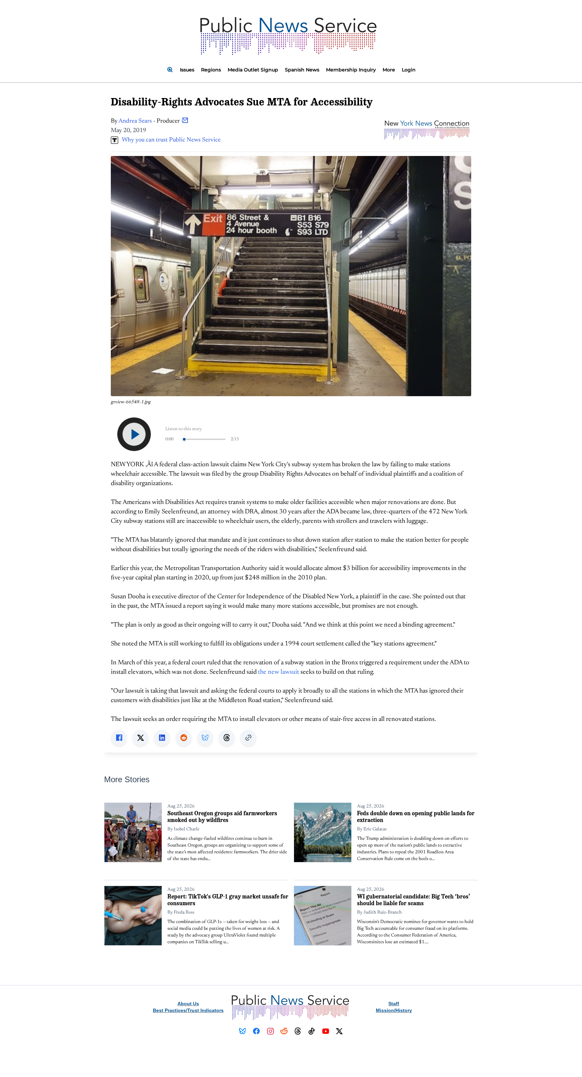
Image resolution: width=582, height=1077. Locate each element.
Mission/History (394, 1010)
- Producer (150, 121)
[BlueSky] (242, 1031)
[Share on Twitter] (140, 738)
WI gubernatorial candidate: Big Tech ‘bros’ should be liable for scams (413, 900)
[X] (339, 1031)
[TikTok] (312, 1031)
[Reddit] (284, 1031)
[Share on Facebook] (119, 738)
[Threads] (298, 1031)
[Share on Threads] (227, 738)
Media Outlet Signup (253, 70)
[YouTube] (325, 1031)
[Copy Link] (248, 738)
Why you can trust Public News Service (169, 140)
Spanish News (302, 70)
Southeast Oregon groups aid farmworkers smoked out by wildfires (222, 816)
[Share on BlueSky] (205, 738)
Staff (393, 1003)
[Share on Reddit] (183, 738)
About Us (188, 1003)
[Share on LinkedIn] (162, 738)
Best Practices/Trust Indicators (188, 1010)
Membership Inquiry (351, 70)
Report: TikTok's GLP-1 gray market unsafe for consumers (227, 900)
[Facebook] (256, 1031)
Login (409, 70)
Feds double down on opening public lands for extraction (416, 816)
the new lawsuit (278, 672)
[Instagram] (270, 1031)
